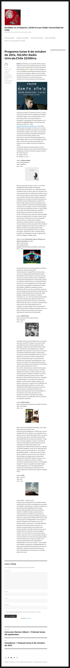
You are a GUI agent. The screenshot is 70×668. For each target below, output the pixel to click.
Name (6, 591)
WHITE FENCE (8, 83)
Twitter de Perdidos (50, 38)
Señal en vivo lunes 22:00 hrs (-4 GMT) (15, 40)
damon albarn (8, 74)
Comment (8, 571)
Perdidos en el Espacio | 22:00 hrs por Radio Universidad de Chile (19, 662)
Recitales (7, 72)
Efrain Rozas (7, 76)
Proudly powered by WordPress (40, 662)
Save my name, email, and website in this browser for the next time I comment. (23, 612)
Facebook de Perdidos (37, 38)
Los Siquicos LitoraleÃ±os (8, 79)
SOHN (10, 81)
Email (7, 598)
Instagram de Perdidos (22, 38)
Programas (7, 71)
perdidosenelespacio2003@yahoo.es (26, 126)
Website (7, 604)
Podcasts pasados (9, 38)
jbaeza (6, 67)
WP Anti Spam (28, 618)
